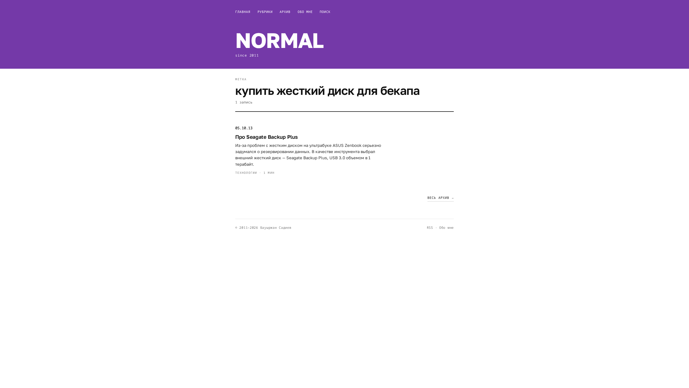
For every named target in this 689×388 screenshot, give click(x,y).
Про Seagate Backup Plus (266, 137)
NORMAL (279, 40)
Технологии (246, 173)
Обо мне (305, 11)
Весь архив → (440, 197)
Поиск (325, 11)
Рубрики (265, 11)
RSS (430, 227)
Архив (285, 11)
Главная (243, 11)
